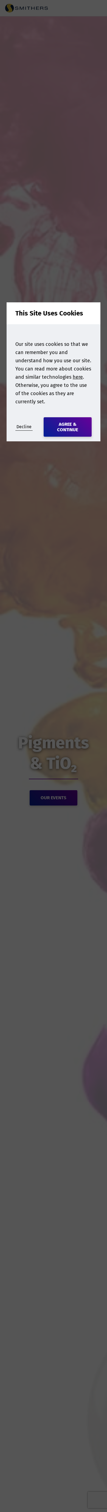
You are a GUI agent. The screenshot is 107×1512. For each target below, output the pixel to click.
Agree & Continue (67, 427)
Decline (24, 426)
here (78, 377)
